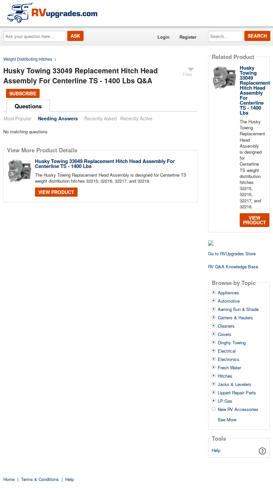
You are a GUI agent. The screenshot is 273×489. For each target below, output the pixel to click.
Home (9, 479)
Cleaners (226, 326)
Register (187, 37)
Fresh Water (229, 367)
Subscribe (22, 93)
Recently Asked (100, 118)
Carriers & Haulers (235, 317)
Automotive (229, 301)
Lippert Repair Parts (237, 392)
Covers (224, 334)
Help (216, 450)
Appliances (228, 292)
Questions (28, 106)
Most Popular (18, 118)
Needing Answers (58, 118)
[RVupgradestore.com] (52, 12)
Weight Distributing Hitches (27, 59)
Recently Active (136, 118)
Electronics (228, 359)
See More (227, 419)
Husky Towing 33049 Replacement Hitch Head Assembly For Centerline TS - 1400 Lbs (105, 163)
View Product (56, 192)
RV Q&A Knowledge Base (233, 266)
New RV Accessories (238, 409)
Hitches (225, 376)
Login (163, 37)
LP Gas (225, 401)
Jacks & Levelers (234, 384)
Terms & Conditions (40, 479)
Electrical (227, 351)
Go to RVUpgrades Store (232, 253)
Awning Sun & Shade (238, 309)
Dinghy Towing (232, 342)
